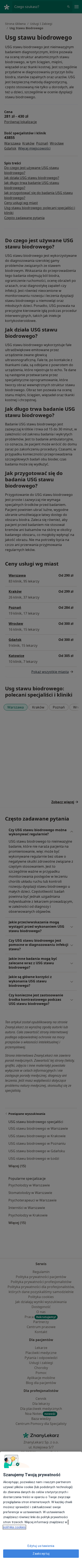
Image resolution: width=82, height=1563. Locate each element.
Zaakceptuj (41, 1553)
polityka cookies (14, 1527)
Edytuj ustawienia (41, 1546)
